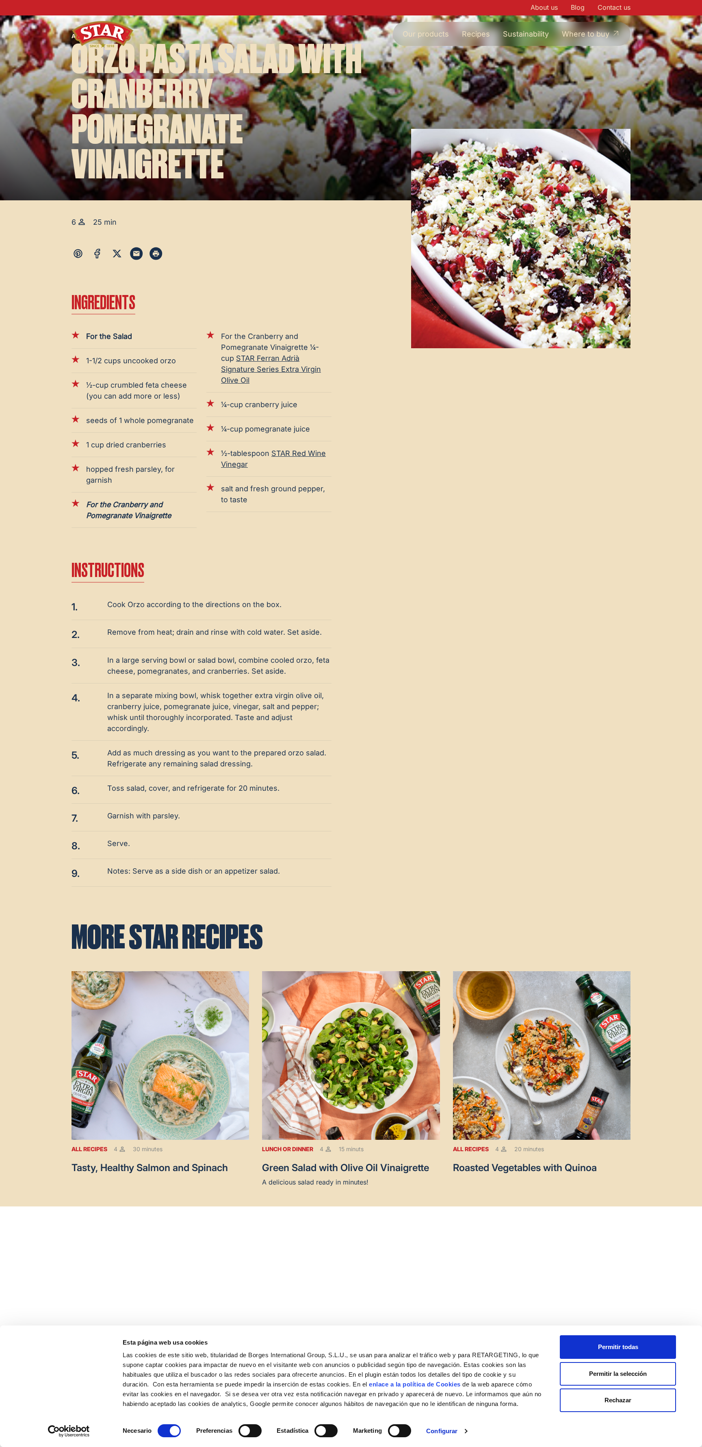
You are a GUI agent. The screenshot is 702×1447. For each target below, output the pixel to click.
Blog (578, 7)
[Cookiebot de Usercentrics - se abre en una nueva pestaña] (68, 1431)
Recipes (476, 34)
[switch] (250, 1430)
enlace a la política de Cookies (415, 1384)
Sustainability (526, 34)
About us (544, 7)
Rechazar (617, 1400)
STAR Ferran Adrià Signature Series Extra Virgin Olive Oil (271, 369)
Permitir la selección (618, 1373)
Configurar (441, 1430)
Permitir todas (618, 1346)
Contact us (614, 7)
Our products (426, 34)
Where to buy (585, 34)
